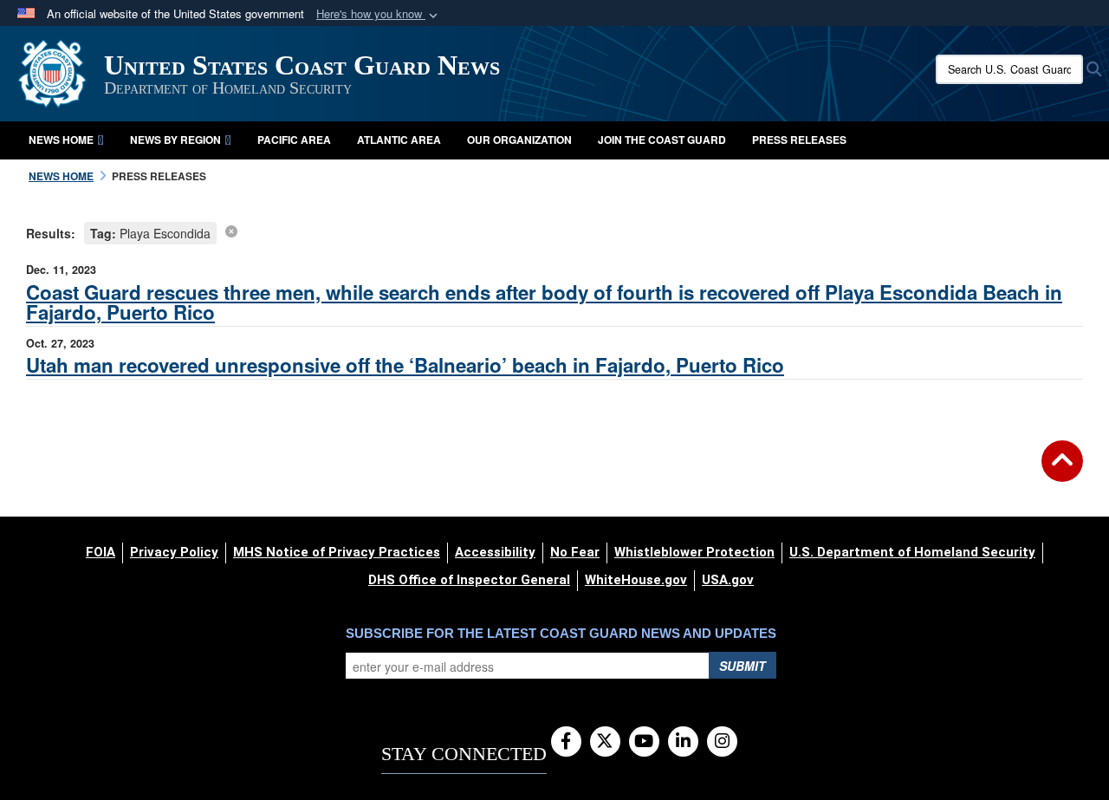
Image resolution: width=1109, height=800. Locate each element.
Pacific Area (294, 139)
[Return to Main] (1062, 471)
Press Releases (799, 139)
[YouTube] (644, 742)
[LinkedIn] (683, 742)
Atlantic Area (399, 139)
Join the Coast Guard (662, 139)
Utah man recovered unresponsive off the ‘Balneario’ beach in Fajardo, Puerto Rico (405, 365)
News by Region (175, 139)
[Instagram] (722, 742)
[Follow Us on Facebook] (566, 742)
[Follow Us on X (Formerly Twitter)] (605, 742)
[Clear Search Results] (231, 230)
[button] (378, 14)
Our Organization (519, 139)
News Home (61, 139)
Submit (742, 665)
